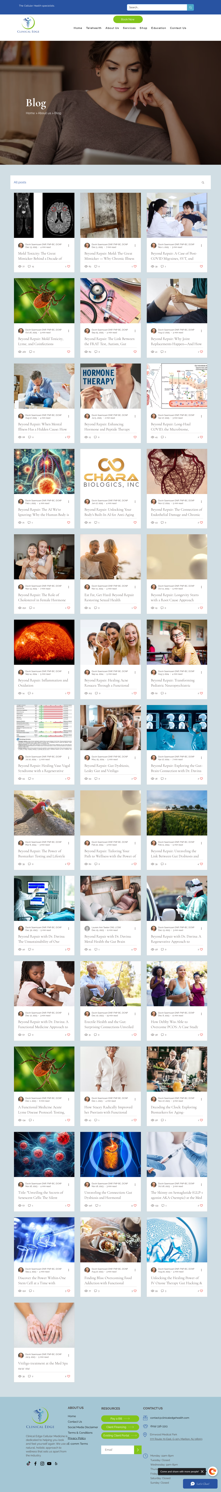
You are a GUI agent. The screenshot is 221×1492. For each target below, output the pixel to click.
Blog (57, 113)
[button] (203, 183)
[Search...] (190, 7)
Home (30, 113)
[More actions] (70, 246)
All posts (20, 182)
